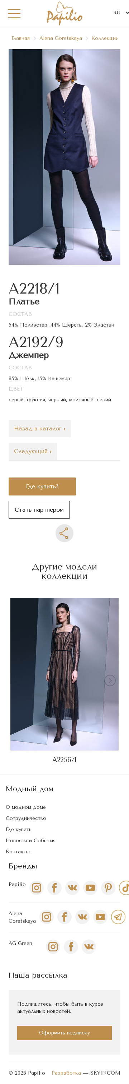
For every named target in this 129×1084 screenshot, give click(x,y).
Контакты (18, 852)
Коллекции (105, 38)
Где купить (19, 829)
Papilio (17, 884)
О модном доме (26, 807)
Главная (20, 38)
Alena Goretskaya (60, 38)
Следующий (32, 451)
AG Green (20, 943)
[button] (111, 682)
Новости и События (31, 841)
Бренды (23, 866)
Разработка (66, 1073)
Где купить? (42, 486)
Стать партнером (39, 509)
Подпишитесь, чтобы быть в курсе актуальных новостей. (60, 1007)
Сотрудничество (26, 818)
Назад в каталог (39, 428)
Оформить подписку (64, 1033)
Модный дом (30, 789)
